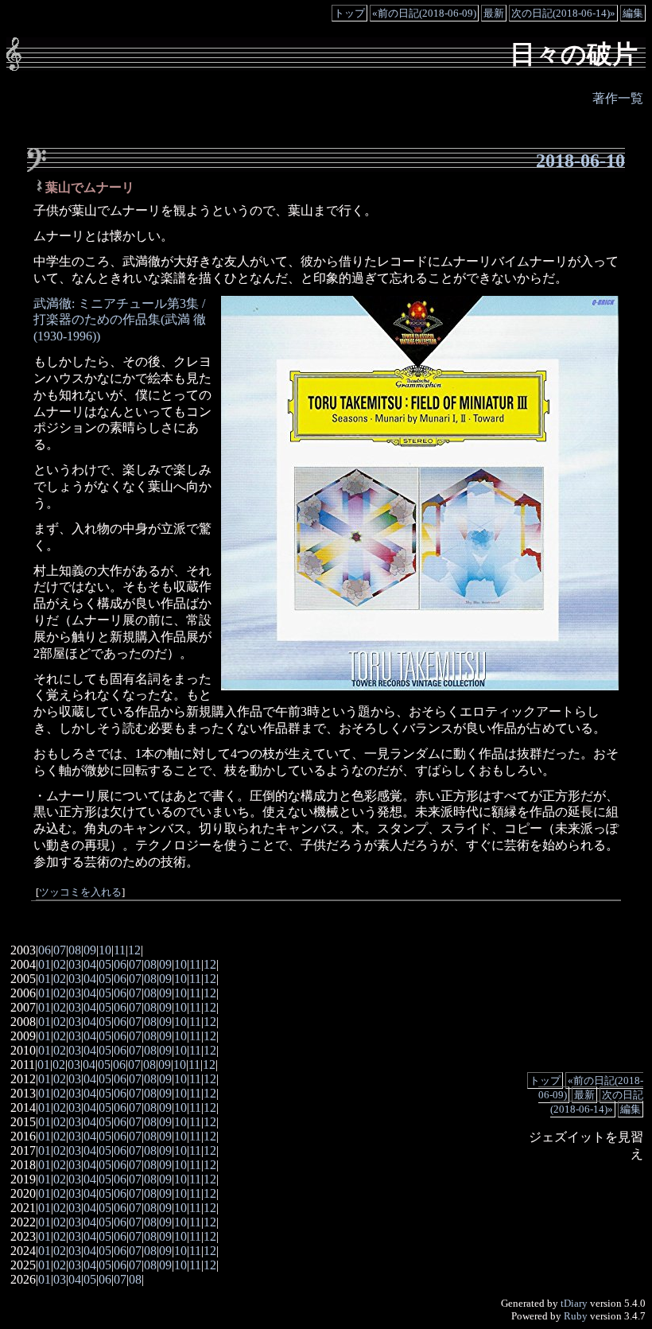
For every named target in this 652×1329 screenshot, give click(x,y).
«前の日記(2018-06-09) (424, 13)
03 (74, 964)
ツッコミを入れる (80, 892)
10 (105, 950)
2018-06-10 (580, 160)
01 (44, 964)
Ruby (576, 1316)
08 (74, 950)
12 (134, 950)
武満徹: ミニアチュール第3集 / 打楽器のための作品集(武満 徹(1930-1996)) (119, 320)
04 (89, 964)
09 (89, 950)
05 (105, 964)
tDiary (574, 1303)
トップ (349, 13)
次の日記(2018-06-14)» (563, 13)
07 (59, 950)
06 (44, 950)
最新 (493, 13)
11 (120, 950)
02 (59, 964)
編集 (633, 13)
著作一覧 (617, 98)
